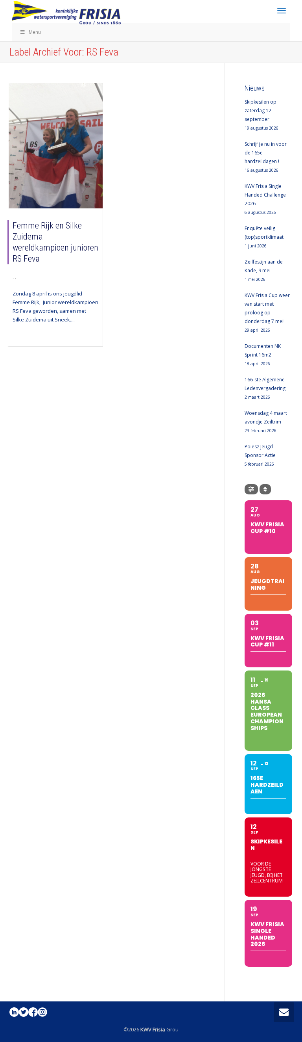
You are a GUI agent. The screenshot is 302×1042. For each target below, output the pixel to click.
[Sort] (265, 489)
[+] (56, 145)
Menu (35, 32)
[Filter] (251, 489)
